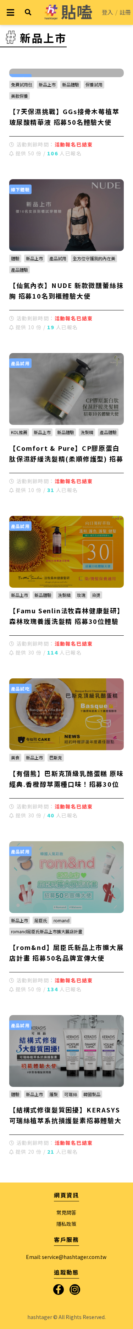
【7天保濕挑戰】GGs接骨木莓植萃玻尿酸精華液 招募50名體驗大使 (64, 117)
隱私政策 (66, 1223)
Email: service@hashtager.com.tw (66, 1256)
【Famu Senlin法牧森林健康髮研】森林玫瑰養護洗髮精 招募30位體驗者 (65, 621)
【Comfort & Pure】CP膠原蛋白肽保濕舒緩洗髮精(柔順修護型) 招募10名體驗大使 (66, 458)
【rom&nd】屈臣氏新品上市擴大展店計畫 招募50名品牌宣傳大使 (66, 952)
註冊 (125, 12)
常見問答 (66, 1212)
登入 (107, 12)
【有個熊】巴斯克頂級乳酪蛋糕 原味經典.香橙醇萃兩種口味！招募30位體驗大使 (66, 784)
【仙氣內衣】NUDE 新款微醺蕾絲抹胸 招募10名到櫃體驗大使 (66, 290)
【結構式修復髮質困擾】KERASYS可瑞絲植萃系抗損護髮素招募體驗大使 (65, 1120)
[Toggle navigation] (10, 12)
